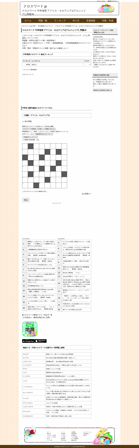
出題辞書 (73, 432)
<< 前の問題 (27, 121)
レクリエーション (88, 432)
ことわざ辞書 (74, 437)
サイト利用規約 (74, 438)
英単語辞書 (73, 433)
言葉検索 (90, 20)
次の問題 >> (86, 194)
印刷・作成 (107, 20)
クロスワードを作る (51, 437)
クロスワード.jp (35, 6)
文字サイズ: (26, 134)
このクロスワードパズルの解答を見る (34, 191)
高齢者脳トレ (87, 433)
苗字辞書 (73, 435)
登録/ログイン (113, 1)
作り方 (76, 20)
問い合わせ (63, 440)
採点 (26, 200)
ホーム (28, 20)
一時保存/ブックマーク (30, 137)
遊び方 (85, 435)
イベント (63, 432)
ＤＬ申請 (63, 437)
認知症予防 (73, 440)
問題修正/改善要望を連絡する (102, 90)
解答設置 (63, 438)
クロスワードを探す (51, 435)
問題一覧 (42, 20)
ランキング (60, 20)
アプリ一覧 (49, 440)
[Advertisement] (56, 90)
